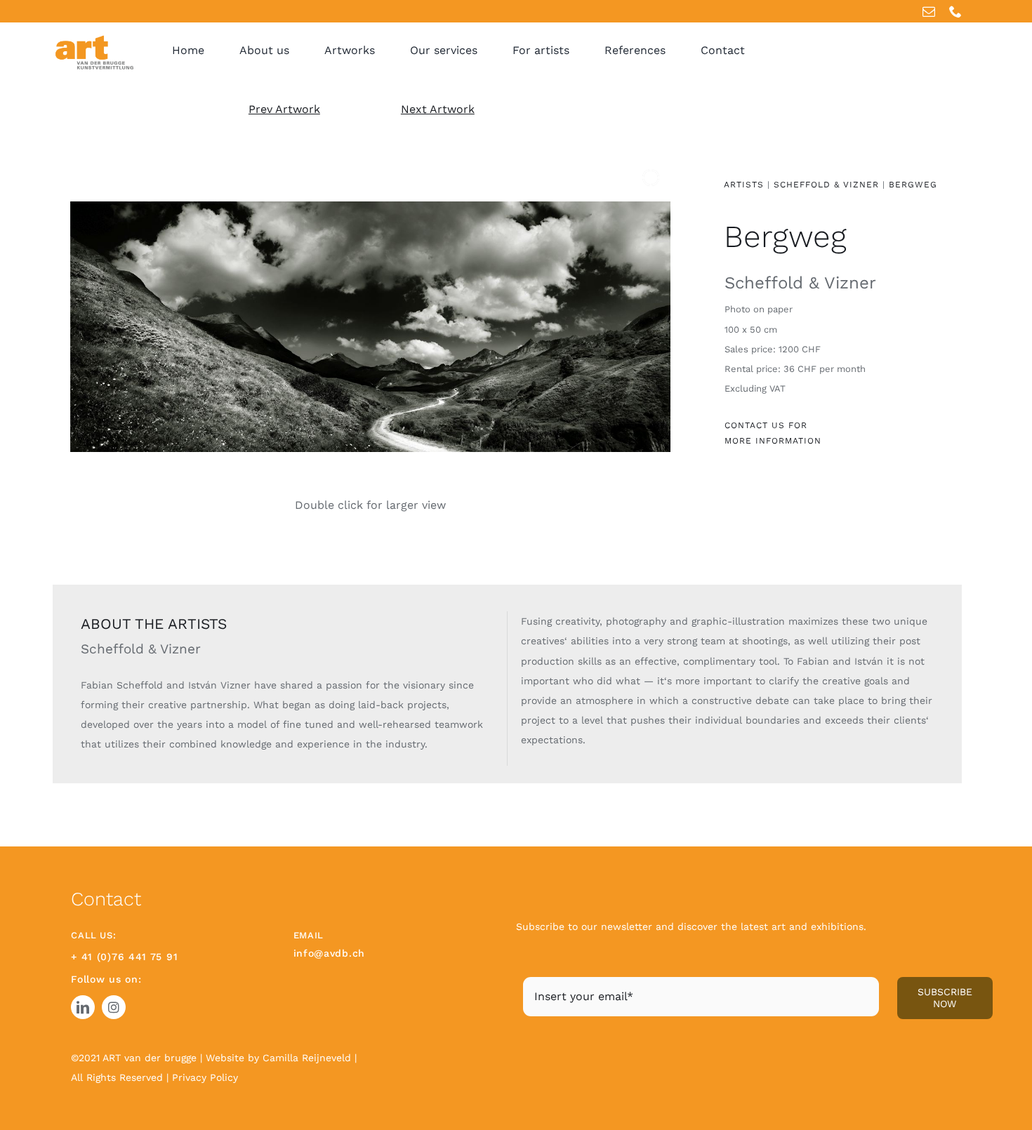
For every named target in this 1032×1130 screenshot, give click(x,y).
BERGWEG (913, 185)
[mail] (928, 11)
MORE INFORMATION (773, 441)
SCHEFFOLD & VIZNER (826, 185)
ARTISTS (744, 185)
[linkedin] (83, 1007)
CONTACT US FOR (766, 425)
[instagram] (114, 1007)
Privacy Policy (205, 1077)
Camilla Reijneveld (309, 1057)
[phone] (955, 11)
